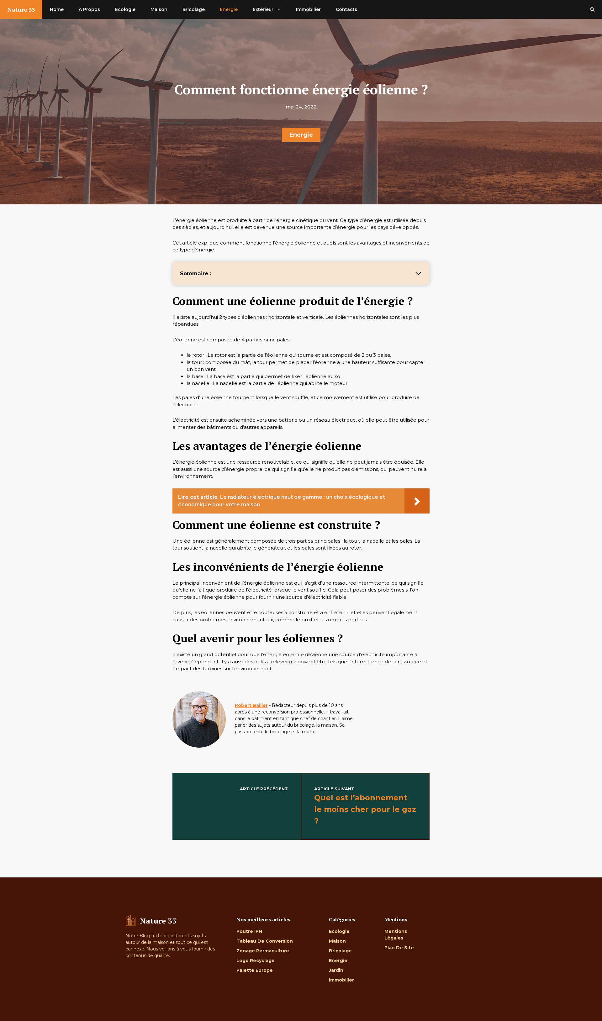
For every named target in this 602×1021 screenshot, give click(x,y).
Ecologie (125, 9)
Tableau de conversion (264, 941)
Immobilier (308, 9)
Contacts (346, 9)
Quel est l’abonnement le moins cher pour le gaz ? (365, 809)
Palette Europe (254, 970)
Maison (158, 9)
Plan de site (399, 947)
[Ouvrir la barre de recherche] (592, 9)
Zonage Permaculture (262, 951)
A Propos (89, 9)
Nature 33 (21, 9)
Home (57, 9)
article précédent (264, 788)
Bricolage (193, 9)
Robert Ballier (251, 705)
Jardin (336, 970)
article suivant (334, 788)
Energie (229, 9)
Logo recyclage (255, 960)
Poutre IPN (249, 931)
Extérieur (263, 9)
